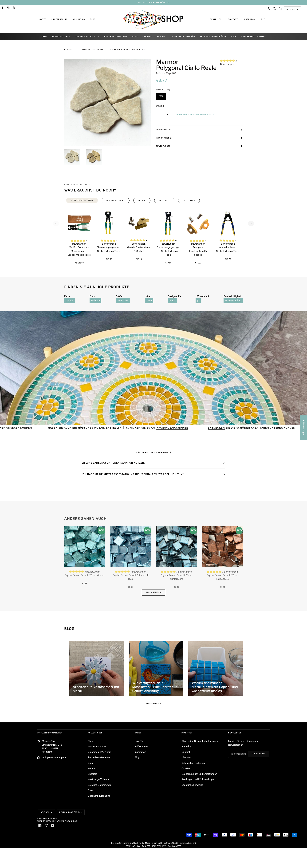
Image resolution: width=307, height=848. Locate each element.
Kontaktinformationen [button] (49, 733)
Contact (233, 19)
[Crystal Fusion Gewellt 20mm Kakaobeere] (222, 546)
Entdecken (163, 427)
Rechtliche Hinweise (192, 785)
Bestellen (216, 19)
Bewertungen (163, 146)
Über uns (249, 19)
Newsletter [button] (234, 733)
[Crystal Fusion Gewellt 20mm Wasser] (84, 546)
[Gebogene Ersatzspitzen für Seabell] (198, 223)
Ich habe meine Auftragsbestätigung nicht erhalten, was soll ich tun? (133, 474)
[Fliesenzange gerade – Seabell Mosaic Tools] (109, 223)
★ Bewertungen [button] (303, 427)
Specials (92, 774)
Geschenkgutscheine (99, 796)
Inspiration (78, 19)
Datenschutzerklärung (193, 763)
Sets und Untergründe (99, 785)
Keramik (92, 768)
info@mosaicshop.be (120, 427)
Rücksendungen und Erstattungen (199, 774)
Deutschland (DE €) (69, 812)
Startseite (70, 50)
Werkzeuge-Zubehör (98, 779)
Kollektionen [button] (95, 733)
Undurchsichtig (233, 300)
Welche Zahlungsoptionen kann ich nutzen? (113, 462)
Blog (92, 19)
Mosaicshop (45, 818)
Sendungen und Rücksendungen (198, 779)
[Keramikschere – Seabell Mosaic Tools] (228, 223)
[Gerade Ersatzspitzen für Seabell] (138, 223)
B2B (263, 19)
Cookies (185, 768)
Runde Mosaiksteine (99, 757)
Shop (90, 741)
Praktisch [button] (187, 733)
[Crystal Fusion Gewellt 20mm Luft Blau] (130, 546)
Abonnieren (258, 754)
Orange (69, 300)
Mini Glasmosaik (97, 746)
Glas (90, 763)
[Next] (251, 223)
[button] (227, 61)
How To (42, 19)
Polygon (95, 300)
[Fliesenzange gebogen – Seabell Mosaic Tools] (168, 223)
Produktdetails (164, 130)
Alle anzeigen (153, 592)
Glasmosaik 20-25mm (99, 752)
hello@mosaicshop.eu (54, 757)
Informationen (164, 138)
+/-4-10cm (123, 300)
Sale (90, 790)
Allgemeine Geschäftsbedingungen (199, 741)
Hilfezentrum (59, 19)
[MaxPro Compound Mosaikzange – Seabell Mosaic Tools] (79, 223)
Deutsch (291, 9)
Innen (172, 300)
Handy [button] (138, 733)
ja (198, 300)
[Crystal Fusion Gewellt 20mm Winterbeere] (176, 546)
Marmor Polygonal (92, 50)
